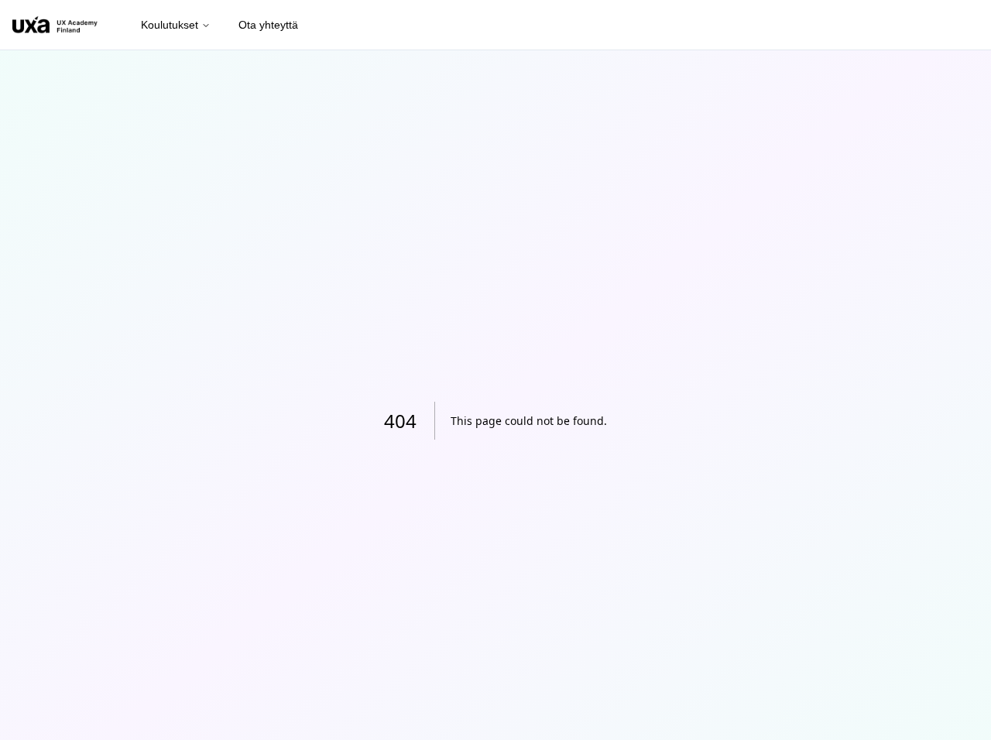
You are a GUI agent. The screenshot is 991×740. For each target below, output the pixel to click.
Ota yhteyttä (268, 25)
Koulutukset (169, 25)
